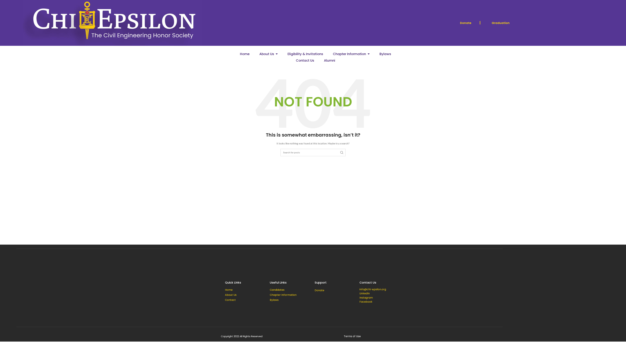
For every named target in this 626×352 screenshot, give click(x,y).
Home (245, 54)
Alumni (329, 60)
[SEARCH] (342, 152)
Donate (465, 23)
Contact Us (305, 60)
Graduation (501, 23)
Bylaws (385, 54)
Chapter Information (349, 54)
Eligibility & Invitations (305, 54)
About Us (266, 54)
